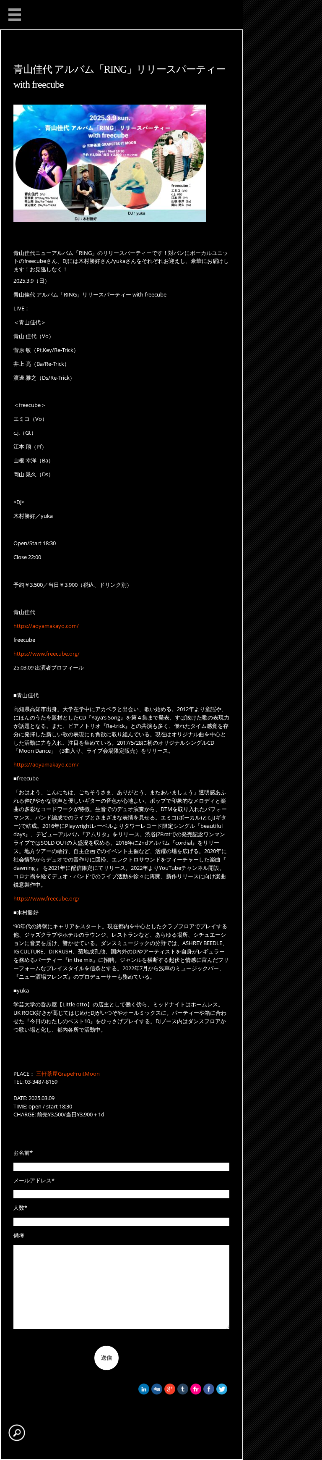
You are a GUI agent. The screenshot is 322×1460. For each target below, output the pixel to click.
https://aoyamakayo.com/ (46, 626)
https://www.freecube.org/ (46, 653)
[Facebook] (208, 1392)
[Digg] (156, 1392)
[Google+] (169, 1392)
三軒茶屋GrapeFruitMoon (68, 1073)
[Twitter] (221, 1392)
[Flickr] (195, 1392)
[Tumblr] (182, 1392)
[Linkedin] (143, 1392)
